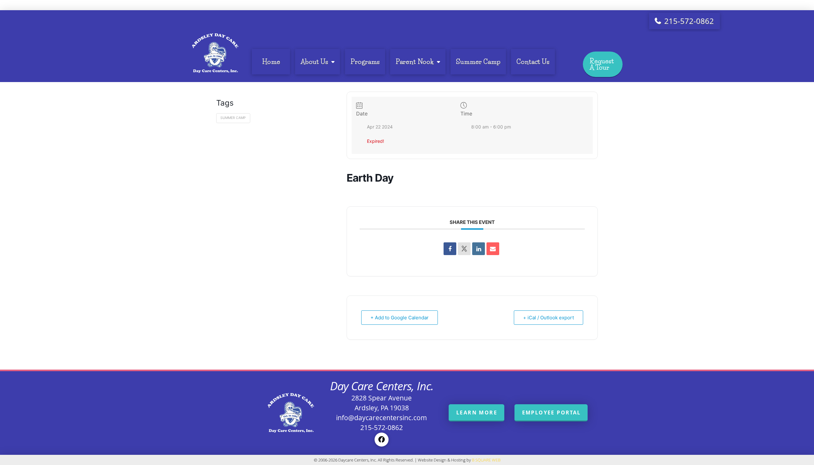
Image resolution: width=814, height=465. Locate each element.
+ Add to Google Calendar (399, 318)
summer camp (233, 118)
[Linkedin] (478, 248)
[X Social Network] (464, 248)
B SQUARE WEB (486, 460)
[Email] (492, 248)
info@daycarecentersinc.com (381, 417)
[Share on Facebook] (450, 248)
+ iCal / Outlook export (548, 318)
